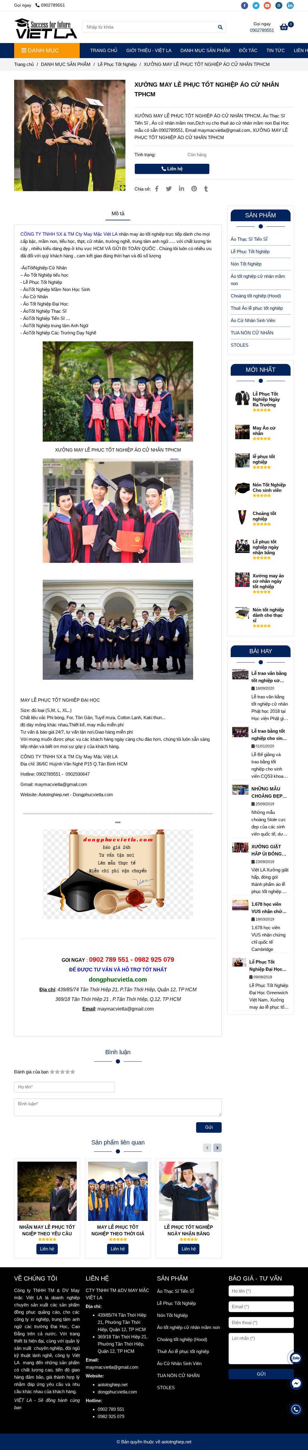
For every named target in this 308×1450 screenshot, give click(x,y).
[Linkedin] (181, 188)
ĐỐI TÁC (248, 50)
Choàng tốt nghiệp (264, 516)
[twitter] (258, 5)
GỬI (261, 1374)
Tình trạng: (145, 154)
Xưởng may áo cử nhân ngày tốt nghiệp (268, 581)
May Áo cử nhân (264, 430)
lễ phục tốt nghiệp (264, 459)
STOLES (239, 345)
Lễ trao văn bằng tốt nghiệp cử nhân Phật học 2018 (269, 677)
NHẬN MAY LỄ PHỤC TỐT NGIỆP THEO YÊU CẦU (47, 1230)
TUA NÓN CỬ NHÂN (252, 332)
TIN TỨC (275, 50)
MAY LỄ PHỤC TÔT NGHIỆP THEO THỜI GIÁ (117, 1230)
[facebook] (246, 5)
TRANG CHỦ (103, 50)
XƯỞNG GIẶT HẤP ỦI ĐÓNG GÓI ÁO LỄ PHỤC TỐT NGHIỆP (270, 851)
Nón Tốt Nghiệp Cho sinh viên (269, 487)
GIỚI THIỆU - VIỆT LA (148, 50)
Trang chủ (24, 64)
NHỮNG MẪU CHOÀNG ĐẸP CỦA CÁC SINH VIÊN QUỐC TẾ (267, 793)
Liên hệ (174, 168)
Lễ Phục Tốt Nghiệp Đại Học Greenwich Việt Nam (265, 966)
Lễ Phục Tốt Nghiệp (117, 64)
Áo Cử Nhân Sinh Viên (253, 320)
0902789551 (53, 5)
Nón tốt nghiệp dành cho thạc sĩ (268, 615)
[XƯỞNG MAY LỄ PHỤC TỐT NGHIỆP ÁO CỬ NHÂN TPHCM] (45, 27)
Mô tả (118, 213)
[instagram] (281, 5)
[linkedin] (292, 5)
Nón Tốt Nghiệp (246, 263)
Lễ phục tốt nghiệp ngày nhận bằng (266, 547)
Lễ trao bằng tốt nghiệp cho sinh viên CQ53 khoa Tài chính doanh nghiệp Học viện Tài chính (268, 735)
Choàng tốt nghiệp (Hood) (256, 295)
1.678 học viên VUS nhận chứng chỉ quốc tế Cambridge (269, 908)
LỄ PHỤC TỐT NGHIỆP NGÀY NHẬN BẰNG (188, 1230)
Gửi (209, 1127)
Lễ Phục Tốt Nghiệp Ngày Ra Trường (266, 399)
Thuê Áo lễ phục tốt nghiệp (257, 308)
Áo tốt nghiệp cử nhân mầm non (258, 280)
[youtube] (269, 5)
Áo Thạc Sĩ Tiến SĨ (249, 239)
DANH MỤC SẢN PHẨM (205, 50)
